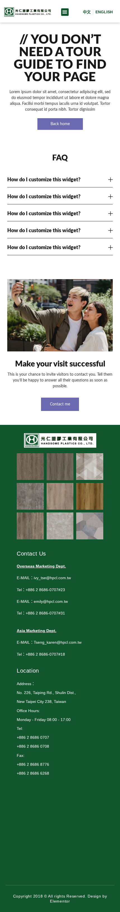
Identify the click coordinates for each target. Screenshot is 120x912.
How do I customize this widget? (43, 179)
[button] (65, 12)
